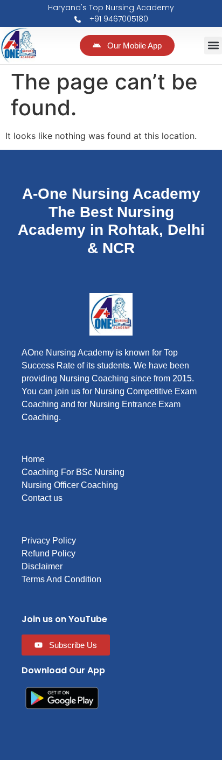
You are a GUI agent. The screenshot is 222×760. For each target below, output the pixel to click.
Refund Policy (48, 553)
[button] (213, 45)
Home (33, 459)
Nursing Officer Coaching (70, 485)
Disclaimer (42, 566)
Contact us (42, 498)
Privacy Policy (49, 540)
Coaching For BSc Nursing (73, 472)
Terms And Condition (61, 579)
